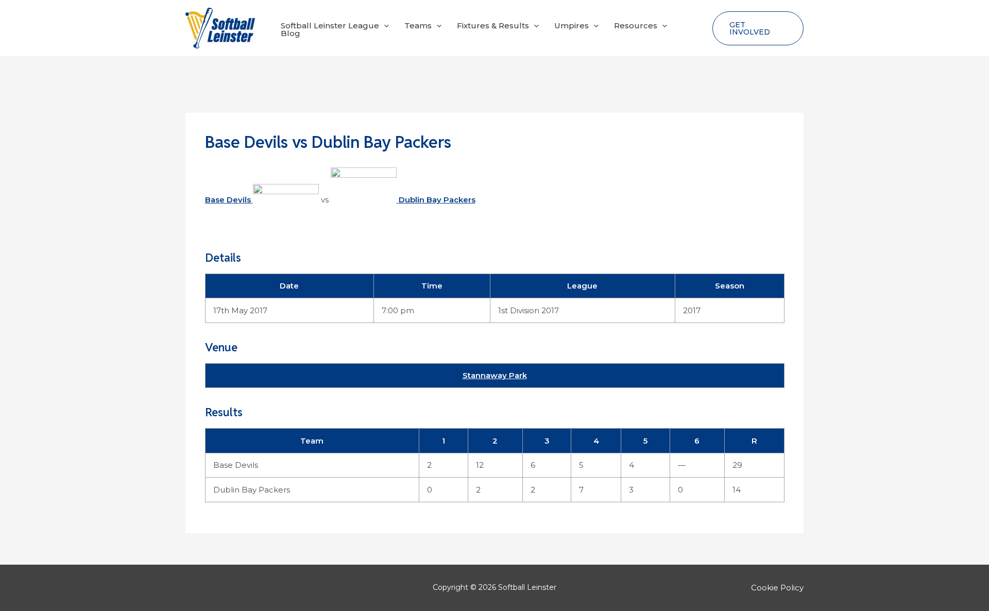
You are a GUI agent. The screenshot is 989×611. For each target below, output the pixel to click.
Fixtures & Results (493, 25)
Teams (418, 25)
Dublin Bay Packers (251, 490)
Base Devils (235, 465)
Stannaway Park (495, 375)
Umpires (571, 25)
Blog (290, 33)
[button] (384, 25)
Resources (635, 25)
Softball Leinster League (330, 25)
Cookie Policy (777, 587)
